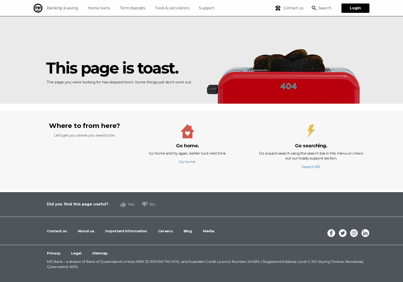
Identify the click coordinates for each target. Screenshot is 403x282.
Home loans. (99, 8)
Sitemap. (99, 253)
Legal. (76, 253)
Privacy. (54, 253)
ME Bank (38, 8)
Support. (207, 8)
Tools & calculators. (172, 8)
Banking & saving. (63, 8)
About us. (86, 231)
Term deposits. (133, 8)
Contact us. (57, 231)
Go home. (187, 153)
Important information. (126, 231)
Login (355, 8)
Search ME (311, 156)
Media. (208, 231)
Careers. (165, 231)
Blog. (188, 231)
